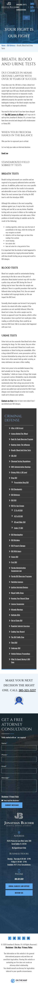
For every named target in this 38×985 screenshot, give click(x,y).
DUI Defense (11, 45)
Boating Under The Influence (20, 444)
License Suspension (17, 604)
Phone (4, 755)
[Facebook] (9, 938)
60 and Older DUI (19, 522)
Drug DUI (14, 477)
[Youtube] (28, 938)
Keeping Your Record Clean (20, 598)
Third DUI (14, 642)
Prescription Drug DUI (21, 482)
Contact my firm (7, 400)
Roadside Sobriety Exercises (20, 626)
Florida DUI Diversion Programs (21, 576)
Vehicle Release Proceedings (20, 653)
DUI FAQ (13, 500)
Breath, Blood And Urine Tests (21, 450)
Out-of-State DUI (16, 620)
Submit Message (12, 805)
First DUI (14, 562)
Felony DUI (14, 556)
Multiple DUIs (15, 615)
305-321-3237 (32, 7)
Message (5, 777)
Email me (5, 153)
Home (3, 45)
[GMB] (24, 938)
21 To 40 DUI (18, 510)
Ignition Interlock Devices (19, 587)
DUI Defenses (15, 494)
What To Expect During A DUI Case (20, 660)
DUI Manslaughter (17, 534)
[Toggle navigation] (26, 18)
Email (4, 766)
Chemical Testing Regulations (21, 461)
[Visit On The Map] (19, 980)
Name (4, 743)
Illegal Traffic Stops (17, 592)
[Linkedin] (19, 938)
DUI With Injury (16, 551)
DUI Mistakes (15, 540)
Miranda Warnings (17, 609)
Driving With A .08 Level (19, 472)
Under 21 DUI (18, 528)
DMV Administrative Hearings (21, 466)
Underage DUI (15, 648)
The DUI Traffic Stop (17, 637)
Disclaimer (5, 796)
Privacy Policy (14, 796)
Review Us (19, 893)
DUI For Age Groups (17, 505)
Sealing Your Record (18, 631)
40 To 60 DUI (18, 516)
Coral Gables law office (19, 886)
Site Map (17, 947)
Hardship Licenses (17, 581)
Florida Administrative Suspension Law (18, 569)
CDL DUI (13, 455)
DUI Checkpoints (16, 489)
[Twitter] (14, 938)
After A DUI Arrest (17, 428)
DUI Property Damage (18, 545)
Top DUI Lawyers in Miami (14, 114)
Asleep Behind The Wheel (19, 433)
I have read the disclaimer (11, 800)
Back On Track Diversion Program (22, 439)
